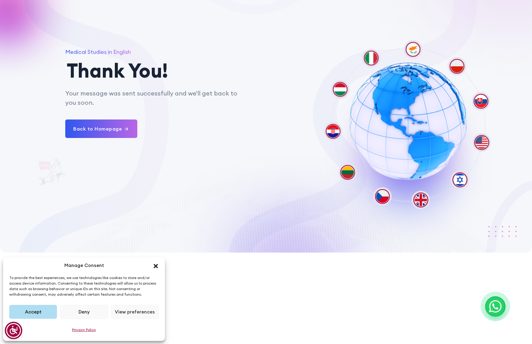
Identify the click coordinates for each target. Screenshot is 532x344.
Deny (84, 312)
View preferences (135, 312)
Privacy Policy (84, 329)
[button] (156, 265)
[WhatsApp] (495, 306)
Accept (33, 312)
